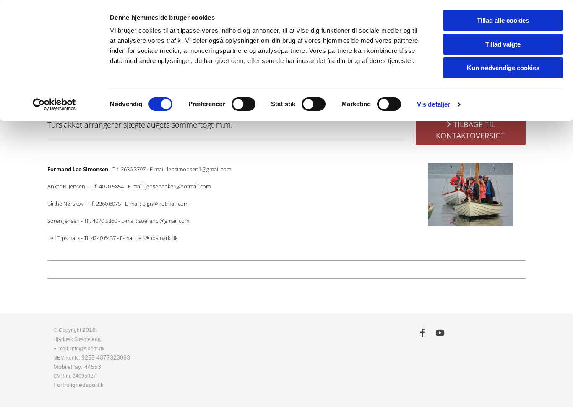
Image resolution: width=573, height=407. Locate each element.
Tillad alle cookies (503, 20)
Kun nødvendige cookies (503, 67)
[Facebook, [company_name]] (422, 332)
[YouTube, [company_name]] (440, 332)
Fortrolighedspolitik (78, 384)
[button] (471, 130)
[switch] (243, 104)
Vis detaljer (433, 104)
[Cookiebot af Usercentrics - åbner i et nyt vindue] (54, 104)
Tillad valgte (503, 44)
